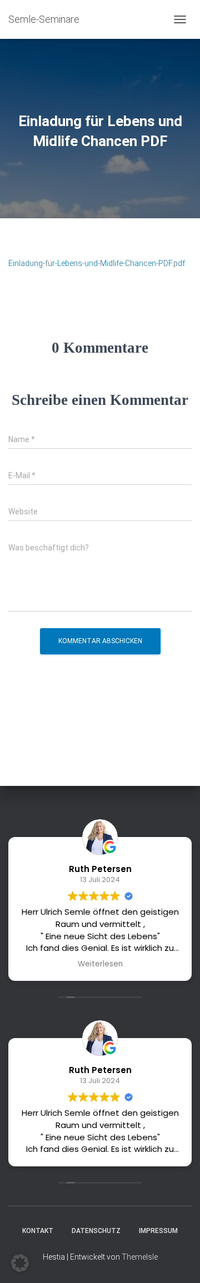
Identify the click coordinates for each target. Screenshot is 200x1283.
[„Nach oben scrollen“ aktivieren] (178, 1261)
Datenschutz (96, 1231)
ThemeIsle (140, 1256)
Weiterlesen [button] (100, 964)
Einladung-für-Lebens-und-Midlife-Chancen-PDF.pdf (96, 263)
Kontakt (37, 1231)
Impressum (158, 1231)
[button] (20, 1263)
